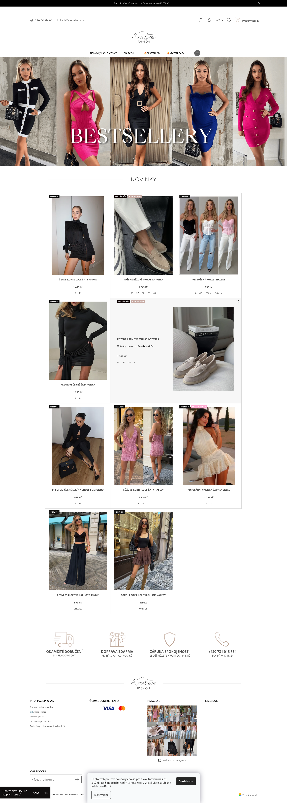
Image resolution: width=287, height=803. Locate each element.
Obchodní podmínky (40, 721)
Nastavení (101, 795)
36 (132, 293)
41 (135, 362)
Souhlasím (186, 781)
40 (154, 293)
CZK (218, 19)
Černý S (198, 293)
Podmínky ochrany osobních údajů (47, 726)
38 (143, 293)
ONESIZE (78, 608)
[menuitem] (103, 53)
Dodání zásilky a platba (41, 707)
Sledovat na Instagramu (174, 760)
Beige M (218, 293)
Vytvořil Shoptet (249, 794)
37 (137, 293)
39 (149, 293)
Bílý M (208, 293)
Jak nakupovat (37, 716)
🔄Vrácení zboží (38, 711)
